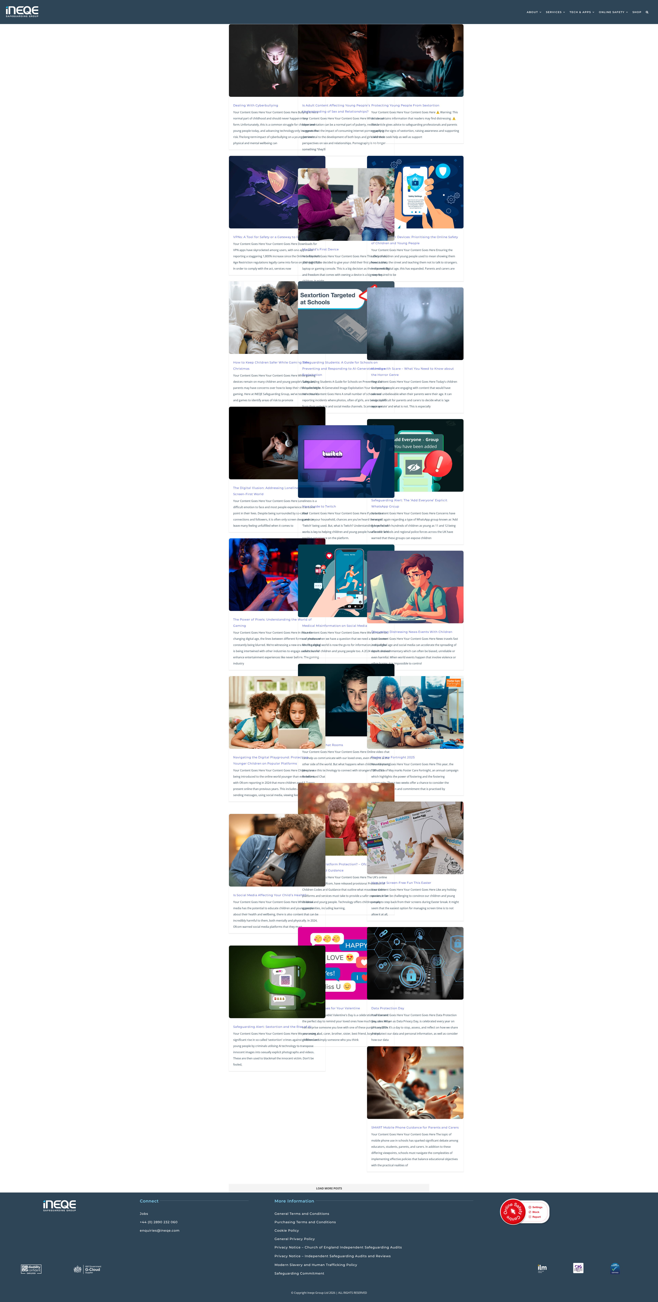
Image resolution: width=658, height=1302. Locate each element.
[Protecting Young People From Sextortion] (415, 60)
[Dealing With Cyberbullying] (277, 60)
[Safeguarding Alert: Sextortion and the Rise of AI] (277, 982)
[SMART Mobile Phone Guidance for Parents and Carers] (415, 1082)
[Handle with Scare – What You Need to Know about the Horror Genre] (415, 323)
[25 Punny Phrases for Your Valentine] (346, 963)
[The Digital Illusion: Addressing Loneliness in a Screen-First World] (277, 443)
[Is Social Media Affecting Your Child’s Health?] (277, 850)
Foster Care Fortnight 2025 (393, 757)
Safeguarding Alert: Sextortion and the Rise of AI (272, 1026)
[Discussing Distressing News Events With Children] (415, 587)
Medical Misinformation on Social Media (334, 625)
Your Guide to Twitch (319, 506)
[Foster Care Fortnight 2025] (415, 712)
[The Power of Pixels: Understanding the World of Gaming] (277, 574)
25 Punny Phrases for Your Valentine (331, 1008)
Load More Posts (329, 1188)
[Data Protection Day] (415, 963)
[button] (647, 12)
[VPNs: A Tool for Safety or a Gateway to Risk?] (277, 192)
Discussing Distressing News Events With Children (411, 632)
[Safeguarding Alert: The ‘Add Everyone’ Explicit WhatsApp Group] (415, 455)
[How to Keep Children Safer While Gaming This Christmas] (277, 317)
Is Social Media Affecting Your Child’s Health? (270, 895)
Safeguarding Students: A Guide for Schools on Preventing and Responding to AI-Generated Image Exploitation (343, 369)
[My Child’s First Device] (346, 204)
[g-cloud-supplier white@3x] (87, 1266)
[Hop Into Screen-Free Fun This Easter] (415, 838)
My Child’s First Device (320, 249)
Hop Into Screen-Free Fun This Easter (401, 882)
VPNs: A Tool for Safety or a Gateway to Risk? (269, 237)
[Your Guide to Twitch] (346, 461)
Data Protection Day (387, 1008)
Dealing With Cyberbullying (255, 105)
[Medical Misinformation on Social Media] (346, 581)
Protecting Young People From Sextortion (405, 105)
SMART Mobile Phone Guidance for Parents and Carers (415, 1127)
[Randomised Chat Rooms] (346, 700)
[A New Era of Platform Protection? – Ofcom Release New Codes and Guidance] (346, 819)
